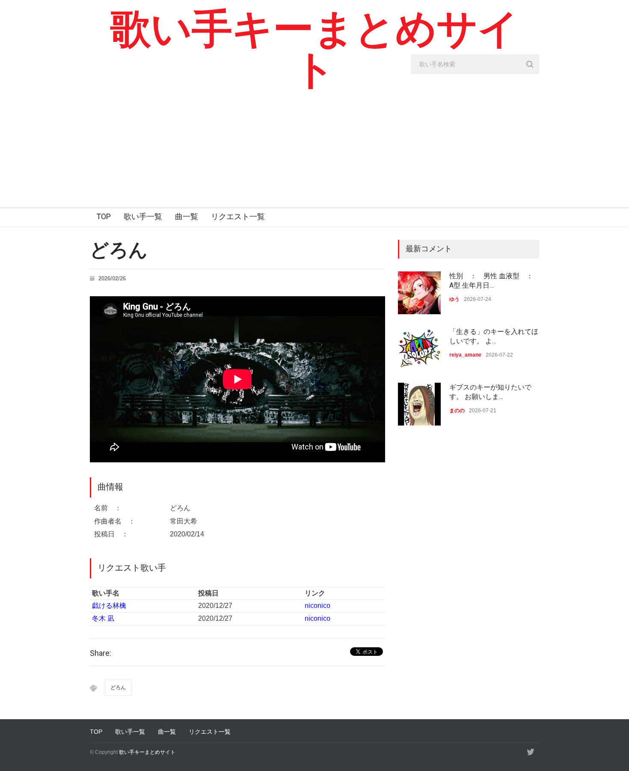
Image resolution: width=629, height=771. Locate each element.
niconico (317, 605)
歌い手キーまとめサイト (314, 49)
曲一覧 (186, 216)
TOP (103, 216)
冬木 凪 (103, 618)
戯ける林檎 (109, 605)
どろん (118, 688)
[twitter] (530, 751)
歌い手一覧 (143, 216)
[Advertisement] (314, 143)
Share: (100, 653)
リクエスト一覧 (238, 216)
